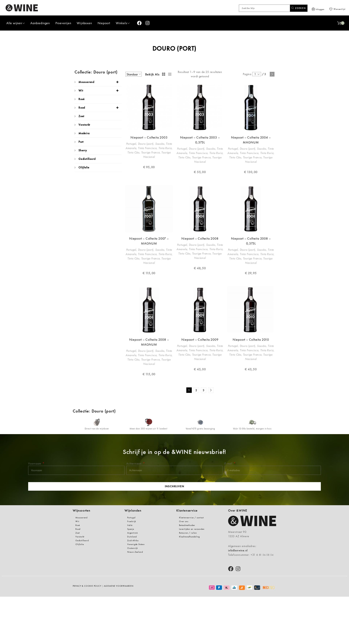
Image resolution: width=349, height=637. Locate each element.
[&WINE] (21, 8)
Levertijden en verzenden (191, 529)
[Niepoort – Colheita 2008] (200, 208)
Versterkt (84, 125)
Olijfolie (84, 167)
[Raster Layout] (163, 74)
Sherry (83, 150)
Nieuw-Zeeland (135, 551)
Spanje (130, 529)
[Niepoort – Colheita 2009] (200, 309)
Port (81, 142)
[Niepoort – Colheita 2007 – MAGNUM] (149, 208)
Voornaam (35, 463)
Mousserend (86, 82)
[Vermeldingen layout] (169, 74)
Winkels (121, 23)
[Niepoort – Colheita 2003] (149, 107)
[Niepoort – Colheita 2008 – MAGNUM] (149, 309)
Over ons (183, 521)
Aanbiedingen (40, 23)
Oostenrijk (132, 548)
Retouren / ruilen (188, 532)
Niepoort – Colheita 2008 (199, 238)
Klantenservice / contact (191, 517)
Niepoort (104, 23)
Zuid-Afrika (133, 540)
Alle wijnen (14, 23)
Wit (81, 90)
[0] (339, 23)
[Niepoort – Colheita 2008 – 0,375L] (250, 208)
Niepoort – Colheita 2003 (149, 137)
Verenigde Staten (136, 544)
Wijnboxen (84, 23)
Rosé (82, 99)
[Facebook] (139, 23)
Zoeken (300, 8)
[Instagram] (147, 23)
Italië (130, 525)
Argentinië (132, 532)
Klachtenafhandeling (189, 536)
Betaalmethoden (187, 525)
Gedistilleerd (87, 159)
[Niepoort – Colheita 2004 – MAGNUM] (250, 107)
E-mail (228, 463)
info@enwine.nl (238, 550)
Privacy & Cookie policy (87, 585)
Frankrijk (131, 521)
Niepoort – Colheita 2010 (251, 339)
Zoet (81, 116)
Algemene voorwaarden (118, 585)
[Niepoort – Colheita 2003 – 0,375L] (200, 107)
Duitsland (132, 536)
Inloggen (320, 9)
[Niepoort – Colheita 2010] (250, 309)
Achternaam (134, 463)
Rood (82, 107)
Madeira (84, 133)
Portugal (131, 517)
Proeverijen (63, 23)
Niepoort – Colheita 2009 (199, 339)
